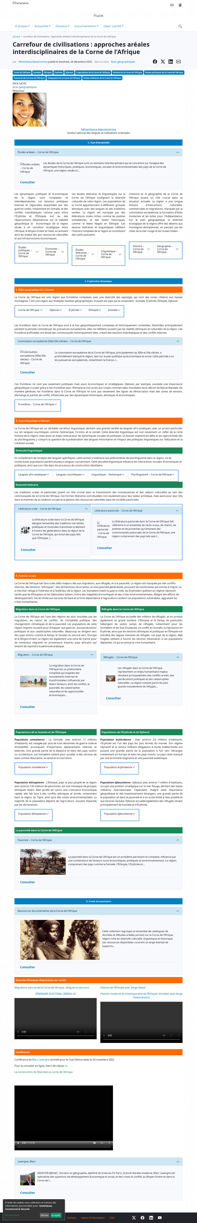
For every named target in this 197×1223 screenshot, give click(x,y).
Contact (71, 1217)
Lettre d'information (93, 1217)
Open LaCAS (112, 26)
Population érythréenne (118, 767)
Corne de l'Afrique (22, 72)
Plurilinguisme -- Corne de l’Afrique (151, 474)
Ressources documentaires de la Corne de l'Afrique (47, 911)
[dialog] (34, 1209)
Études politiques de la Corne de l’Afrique (164, 72)
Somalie (37, 72)
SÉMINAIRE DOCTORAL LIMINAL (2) (55, 993)
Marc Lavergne (41, 1059)
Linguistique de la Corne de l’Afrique (93, 72)
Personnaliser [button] (12, 1215)
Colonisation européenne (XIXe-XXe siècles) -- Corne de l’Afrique (54, 341)
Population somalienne (31, 767)
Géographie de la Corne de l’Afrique (64, 78)
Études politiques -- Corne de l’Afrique (25, 252)
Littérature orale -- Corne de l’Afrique (39, 508)
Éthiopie (48, 72)
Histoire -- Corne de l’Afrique (138, 249)
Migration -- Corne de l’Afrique (35, 654)
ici (66, 1065)
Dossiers (61, 26)
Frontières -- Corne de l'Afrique (36, 404)
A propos (21, 26)
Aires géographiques (123, 61)
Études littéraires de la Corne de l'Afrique (102, 78)
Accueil (16, 36)
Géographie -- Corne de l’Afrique (165, 249)
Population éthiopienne (32, 813)
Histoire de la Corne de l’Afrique (127, 72)
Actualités (41, 26)
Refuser (45, 1215)
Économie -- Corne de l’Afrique (52, 251)
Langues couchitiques (69, 474)
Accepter (55, 1215)
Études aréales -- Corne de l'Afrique (38, 152)
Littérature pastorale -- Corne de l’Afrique (118, 510)
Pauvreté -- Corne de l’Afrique (35, 840)
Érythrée (58, 72)
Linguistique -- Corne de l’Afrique (109, 254)
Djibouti (69, 72)
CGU (112, 1217)
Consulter (27, 182)
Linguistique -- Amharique (106, 474)
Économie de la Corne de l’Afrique (29, 78)
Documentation (85, 26)
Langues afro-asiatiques (32, 474)
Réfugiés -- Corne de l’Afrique (120, 657)
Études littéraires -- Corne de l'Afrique (82, 254)
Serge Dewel (138, 987)
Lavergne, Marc (27, 1161)
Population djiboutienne (118, 813)
